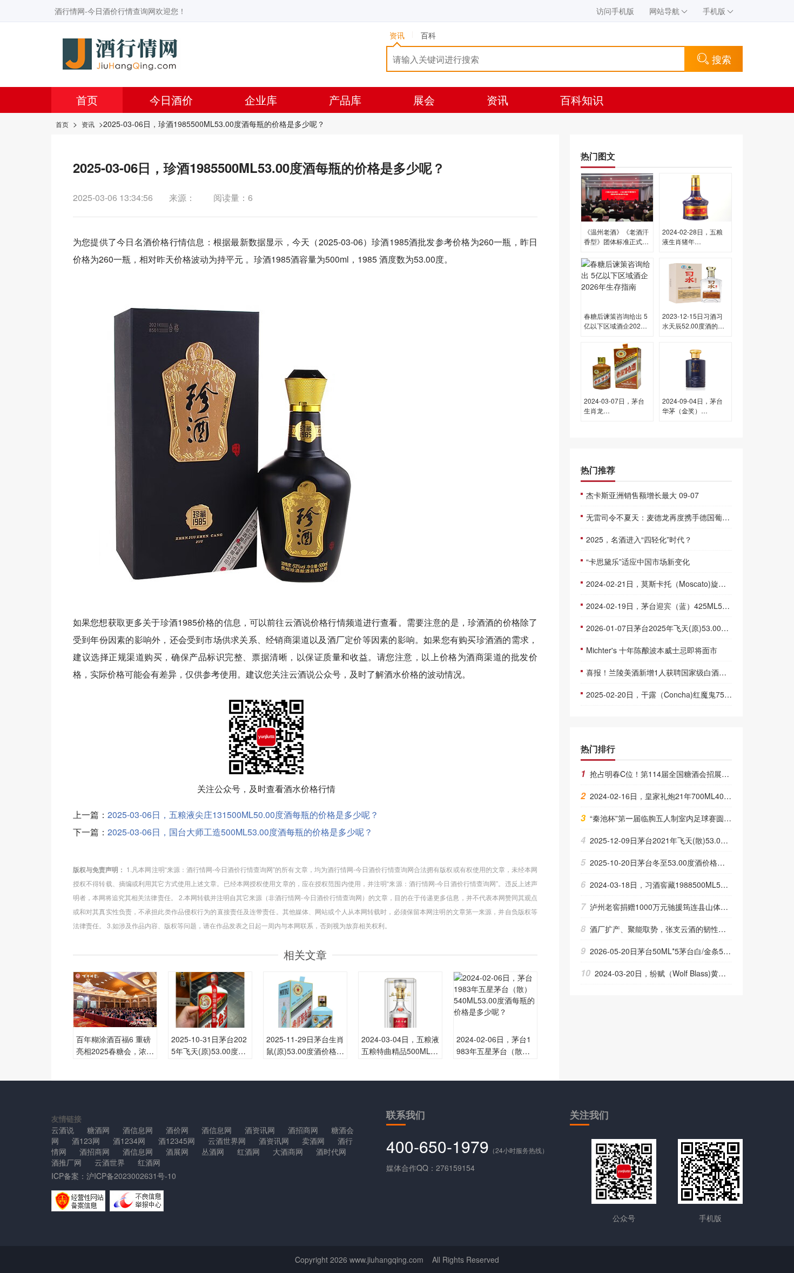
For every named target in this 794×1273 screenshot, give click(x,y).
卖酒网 (313, 1140)
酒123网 (86, 1140)
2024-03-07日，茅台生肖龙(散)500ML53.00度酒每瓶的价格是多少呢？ (616, 415)
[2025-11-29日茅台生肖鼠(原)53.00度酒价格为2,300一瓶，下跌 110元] (305, 1012)
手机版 (714, 10)
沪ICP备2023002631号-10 (131, 1175)
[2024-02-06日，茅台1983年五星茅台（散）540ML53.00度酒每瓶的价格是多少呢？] (495, 993)
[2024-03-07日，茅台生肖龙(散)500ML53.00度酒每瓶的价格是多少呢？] (617, 365)
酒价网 (177, 1129)
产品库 (345, 100)
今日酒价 (171, 100)
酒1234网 (129, 1140)
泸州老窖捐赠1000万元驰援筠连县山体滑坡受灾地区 (673, 906)
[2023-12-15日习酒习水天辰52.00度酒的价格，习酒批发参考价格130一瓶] (695, 281)
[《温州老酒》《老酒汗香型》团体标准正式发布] (617, 196)
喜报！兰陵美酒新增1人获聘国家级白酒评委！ (664, 672)
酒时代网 (331, 1151)
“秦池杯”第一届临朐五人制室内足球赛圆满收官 (663, 818)
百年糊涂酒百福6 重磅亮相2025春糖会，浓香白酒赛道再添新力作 (115, 1051)
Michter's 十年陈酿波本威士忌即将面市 (651, 650)
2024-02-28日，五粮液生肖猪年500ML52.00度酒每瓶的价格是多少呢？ (693, 246)
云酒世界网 (227, 1140)
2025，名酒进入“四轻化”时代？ (639, 539)
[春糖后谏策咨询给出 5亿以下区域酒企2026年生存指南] (617, 281)
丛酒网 (212, 1151)
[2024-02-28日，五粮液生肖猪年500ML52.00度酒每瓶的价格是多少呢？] (695, 196)
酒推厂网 (66, 1162)
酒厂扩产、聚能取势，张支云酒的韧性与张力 (661, 928)
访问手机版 (615, 10)
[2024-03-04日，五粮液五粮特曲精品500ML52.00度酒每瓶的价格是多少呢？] (400, 1012)
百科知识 (581, 100)
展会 (424, 100)
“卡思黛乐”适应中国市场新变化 (638, 561)
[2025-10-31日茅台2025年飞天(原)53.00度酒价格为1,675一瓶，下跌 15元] (210, 1012)
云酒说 (62, 1129)
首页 (87, 100)
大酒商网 (288, 1151)
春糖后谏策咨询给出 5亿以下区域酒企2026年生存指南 (616, 325)
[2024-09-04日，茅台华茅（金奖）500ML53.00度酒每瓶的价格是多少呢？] (695, 365)
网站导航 (664, 10)
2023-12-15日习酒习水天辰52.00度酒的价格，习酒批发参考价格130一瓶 (694, 330)
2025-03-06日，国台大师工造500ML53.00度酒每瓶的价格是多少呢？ (240, 832)
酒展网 (177, 1151)
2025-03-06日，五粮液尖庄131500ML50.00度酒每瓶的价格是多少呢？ (243, 814)
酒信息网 (138, 1129)
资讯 (497, 100)
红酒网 (248, 1151)
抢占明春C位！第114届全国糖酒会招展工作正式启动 (674, 773)
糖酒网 (98, 1129)
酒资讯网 (260, 1129)
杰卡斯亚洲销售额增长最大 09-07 (642, 495)
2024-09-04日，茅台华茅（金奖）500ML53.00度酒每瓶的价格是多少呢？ (693, 415)
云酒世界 (110, 1162)
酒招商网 (303, 1129)
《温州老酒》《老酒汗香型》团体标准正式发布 (616, 241)
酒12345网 (176, 1140)
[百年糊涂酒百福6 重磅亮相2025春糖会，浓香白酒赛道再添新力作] (115, 998)
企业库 (261, 100)
